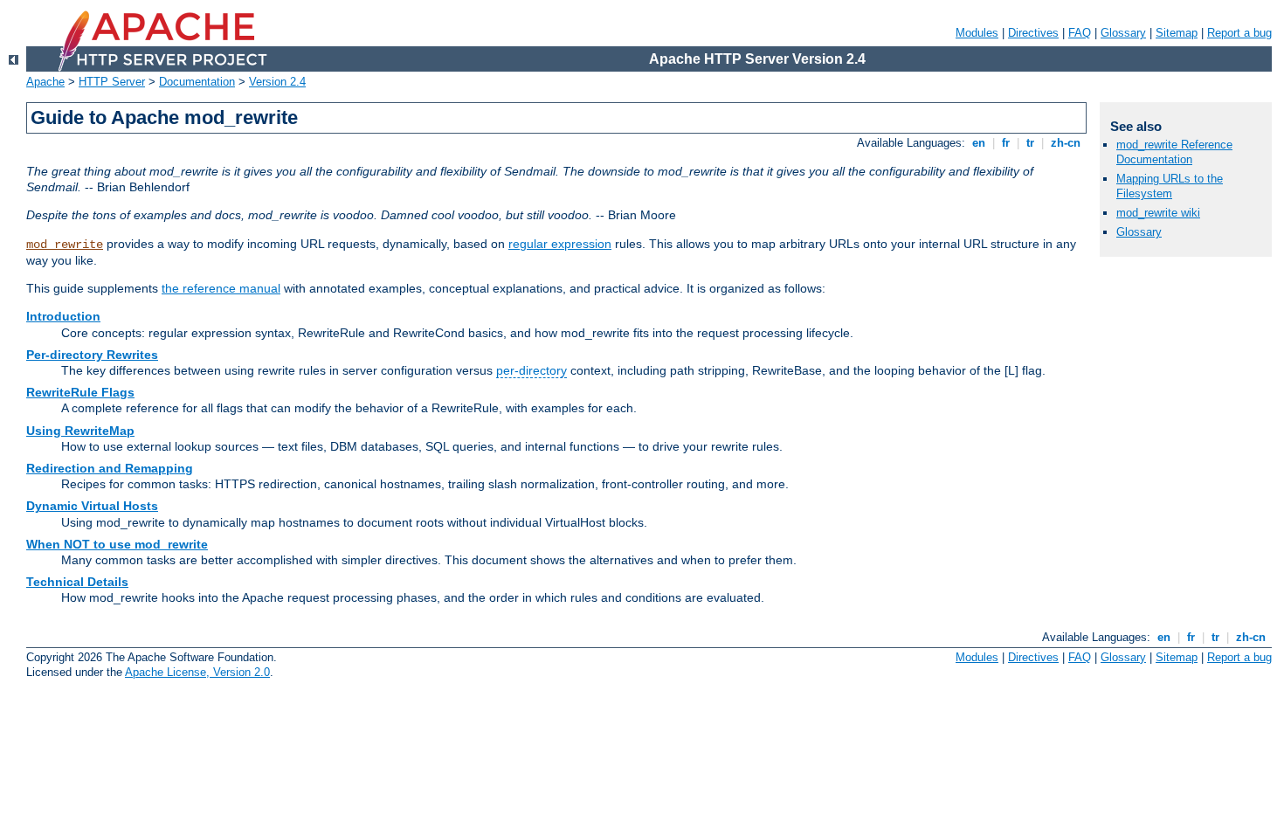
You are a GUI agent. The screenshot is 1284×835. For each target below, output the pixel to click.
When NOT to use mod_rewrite (117, 544)
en (979, 142)
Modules (977, 32)
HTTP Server (112, 81)
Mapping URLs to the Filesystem (1169, 186)
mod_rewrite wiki (1158, 212)
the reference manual (221, 288)
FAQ (1079, 32)
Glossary (1123, 32)
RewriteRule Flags (80, 392)
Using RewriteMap (80, 431)
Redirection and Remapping (109, 468)
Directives (1033, 32)
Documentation (197, 81)
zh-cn (1065, 142)
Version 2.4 (277, 81)
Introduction (63, 316)
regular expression (559, 244)
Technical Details (77, 582)
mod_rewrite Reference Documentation (1174, 152)
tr (1030, 142)
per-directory (531, 370)
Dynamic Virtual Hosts (92, 506)
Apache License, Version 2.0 (197, 672)
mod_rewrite (64, 245)
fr (1005, 142)
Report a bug (1239, 32)
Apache (45, 81)
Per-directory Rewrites (92, 355)
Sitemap (1177, 32)
